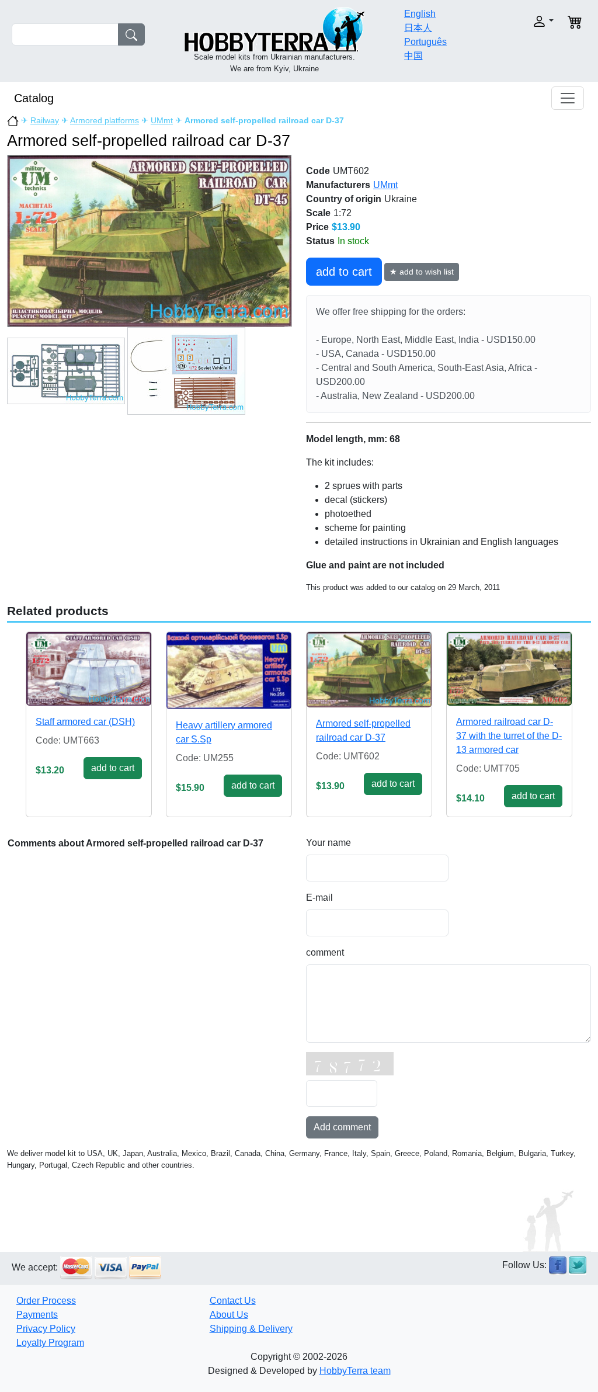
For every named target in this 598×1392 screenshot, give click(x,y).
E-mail (319, 897)
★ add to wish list (422, 271)
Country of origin (343, 199)
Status (320, 241)
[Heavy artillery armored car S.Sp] (228, 670)
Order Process (46, 1301)
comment (325, 952)
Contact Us (233, 1301)
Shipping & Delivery (251, 1329)
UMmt (162, 120)
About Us (229, 1315)
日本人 (418, 28)
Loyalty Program (50, 1343)
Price (317, 227)
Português (425, 42)
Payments (37, 1315)
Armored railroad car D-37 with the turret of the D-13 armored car (509, 736)
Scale (318, 213)
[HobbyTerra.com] (274, 28)
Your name (328, 843)
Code (318, 171)
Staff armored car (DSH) (85, 722)
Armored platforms (104, 120)
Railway (44, 120)
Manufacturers (338, 185)
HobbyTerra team (355, 1371)
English (420, 14)
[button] (528, 21)
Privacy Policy (45, 1329)
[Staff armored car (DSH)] (88, 669)
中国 (413, 56)
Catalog (34, 98)
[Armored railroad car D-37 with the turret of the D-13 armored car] (509, 669)
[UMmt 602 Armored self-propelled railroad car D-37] (149, 240)
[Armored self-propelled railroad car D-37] (369, 669)
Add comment (342, 1127)
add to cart (344, 271)
